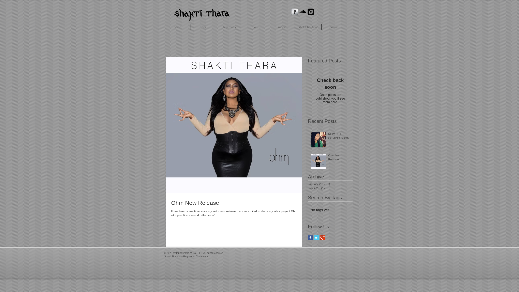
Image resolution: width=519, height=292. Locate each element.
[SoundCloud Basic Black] (302, 12)
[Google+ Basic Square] (322, 237)
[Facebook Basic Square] (310, 237)
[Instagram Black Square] (311, 12)
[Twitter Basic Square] (316, 237)
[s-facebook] (294, 12)
